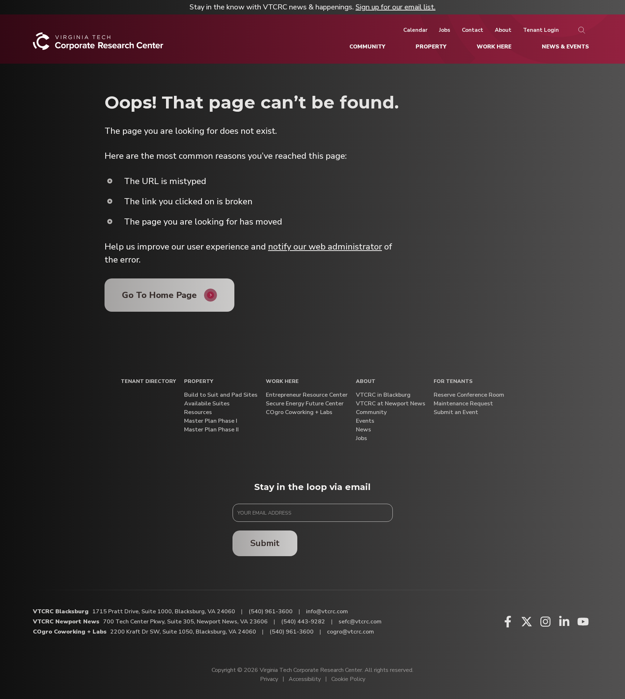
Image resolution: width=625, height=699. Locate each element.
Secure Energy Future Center (305, 403)
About (365, 382)
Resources (198, 412)
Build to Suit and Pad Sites (221, 395)
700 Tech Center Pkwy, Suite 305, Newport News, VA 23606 (185, 622)
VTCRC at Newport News (390, 403)
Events (365, 421)
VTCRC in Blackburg (383, 395)
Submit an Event (456, 412)
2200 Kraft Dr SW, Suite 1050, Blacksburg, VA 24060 (183, 632)
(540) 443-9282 (303, 622)
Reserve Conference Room (469, 395)
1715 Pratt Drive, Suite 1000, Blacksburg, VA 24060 (163, 611)
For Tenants (453, 382)
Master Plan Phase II (211, 429)
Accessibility (305, 679)
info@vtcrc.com (327, 611)
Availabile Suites (207, 403)
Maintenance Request (463, 403)
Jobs (361, 438)
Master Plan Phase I (210, 421)
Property (198, 382)
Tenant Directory (148, 382)
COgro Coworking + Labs (299, 412)
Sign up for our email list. (395, 7)
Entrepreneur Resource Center (307, 395)
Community (371, 412)
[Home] (98, 44)
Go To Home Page (159, 295)
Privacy (269, 679)
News (363, 429)
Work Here (282, 382)
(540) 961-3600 (270, 611)
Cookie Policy (348, 679)
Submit (265, 543)
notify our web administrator (325, 246)
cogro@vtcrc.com (350, 632)
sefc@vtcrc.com (360, 622)
